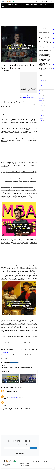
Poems (41, 4)
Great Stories (41, 78)
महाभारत (40, 93)
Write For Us (22, 463)
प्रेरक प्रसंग (40, 90)
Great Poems (41, 85)
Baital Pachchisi (41, 105)
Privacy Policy (22, 465)
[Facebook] (44, 1)
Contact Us (27, 463)
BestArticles (41, 115)
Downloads (41, 113)
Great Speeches (41, 118)
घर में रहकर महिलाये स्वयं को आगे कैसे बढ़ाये (28, 94)
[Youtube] (42, 1)
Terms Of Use (27, 465)
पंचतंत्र (40, 88)
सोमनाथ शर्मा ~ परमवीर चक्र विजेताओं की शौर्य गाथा (29, 95)
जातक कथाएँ (40, 100)
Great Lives (41, 95)
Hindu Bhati (6, 395)
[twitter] (38, 1)
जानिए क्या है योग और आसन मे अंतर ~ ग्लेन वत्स (10, 381)
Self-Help (22, 4)
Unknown (6, 390)
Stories (16, 4)
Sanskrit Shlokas (34, 4)
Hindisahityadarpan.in (14, 397)
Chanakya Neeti (10, 4)
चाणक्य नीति (40, 110)
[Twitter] (38, 461)
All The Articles (27, 461)
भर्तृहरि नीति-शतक (41, 98)
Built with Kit (20, 453)
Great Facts (41, 120)
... (18, 397)
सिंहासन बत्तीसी (41, 103)
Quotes (27, 4)
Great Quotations (42, 80)
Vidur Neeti (46, 4)
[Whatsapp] (34, 1)
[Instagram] (40, 1)
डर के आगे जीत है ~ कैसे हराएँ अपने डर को (27, 381)
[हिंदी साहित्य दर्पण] (11, 2)
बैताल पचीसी (40, 108)
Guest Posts (4, 6)
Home (4, 4)
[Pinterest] (36, 1)
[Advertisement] (27, 16)
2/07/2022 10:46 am (10, 401)
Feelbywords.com (4, 352)
